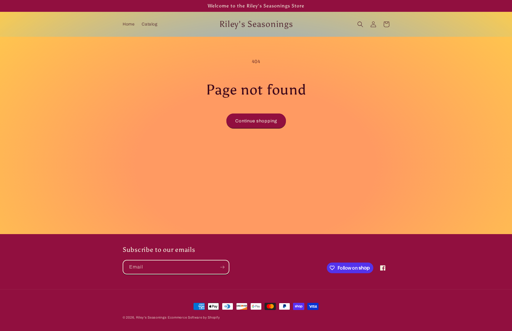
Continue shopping (256, 121)
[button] (360, 24)
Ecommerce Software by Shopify (194, 317)
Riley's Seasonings (151, 317)
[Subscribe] (222, 267)
